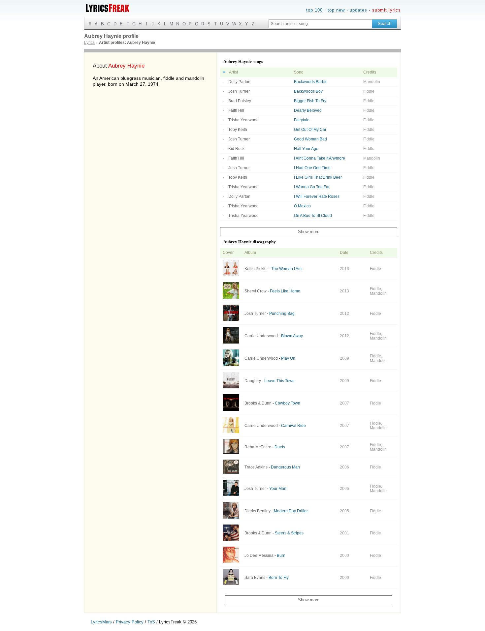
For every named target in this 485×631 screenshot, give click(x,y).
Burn (281, 555)
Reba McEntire (257, 447)
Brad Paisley (239, 101)
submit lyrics (386, 10)
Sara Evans (254, 577)
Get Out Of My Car (310, 129)
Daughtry (252, 380)
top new (336, 10)
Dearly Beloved (308, 110)
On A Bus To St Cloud (313, 215)
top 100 (314, 10)
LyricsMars (101, 621)
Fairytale (301, 120)
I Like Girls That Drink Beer (318, 177)
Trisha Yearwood (243, 120)
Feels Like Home (285, 291)
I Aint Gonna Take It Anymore (319, 158)
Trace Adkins (256, 467)
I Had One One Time (312, 167)
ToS (151, 621)
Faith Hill (236, 110)
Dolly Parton (239, 81)
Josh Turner (239, 91)
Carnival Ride (293, 425)
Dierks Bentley (257, 511)
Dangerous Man (285, 467)
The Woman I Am (286, 268)
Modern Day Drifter (291, 511)
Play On (288, 358)
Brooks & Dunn (258, 403)
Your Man (277, 488)
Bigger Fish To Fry (310, 101)
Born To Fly (279, 577)
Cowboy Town (287, 403)
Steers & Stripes (289, 533)
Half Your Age (306, 148)
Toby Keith (237, 129)
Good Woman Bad (310, 139)
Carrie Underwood (261, 336)
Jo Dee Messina (259, 555)
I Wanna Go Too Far (312, 187)
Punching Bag (282, 313)
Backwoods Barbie (311, 81)
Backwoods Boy (308, 91)
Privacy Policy (130, 621)
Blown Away (292, 336)
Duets (280, 447)
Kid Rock (236, 148)
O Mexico (302, 206)
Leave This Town (279, 380)
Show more (308, 231)
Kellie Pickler (256, 268)
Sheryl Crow (255, 291)
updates (358, 10)
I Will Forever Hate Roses (317, 196)
